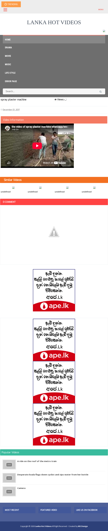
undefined (6, 191)
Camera (21, 488)
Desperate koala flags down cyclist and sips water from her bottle (52, 474)
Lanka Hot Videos (54, 22)
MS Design (83, 526)
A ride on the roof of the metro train (37, 461)
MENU (101, 9)
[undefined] (13, 187)
